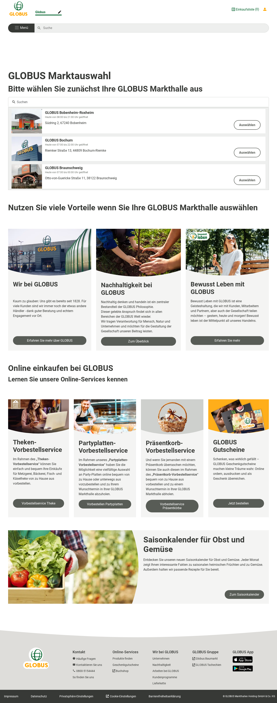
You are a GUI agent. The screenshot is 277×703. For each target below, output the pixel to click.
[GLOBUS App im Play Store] (243, 668)
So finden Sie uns (83, 677)
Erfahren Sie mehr (227, 340)
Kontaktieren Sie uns (89, 664)
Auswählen (247, 125)
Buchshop (122, 671)
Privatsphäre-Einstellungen (76, 696)
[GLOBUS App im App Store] (244, 659)
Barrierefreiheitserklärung (165, 696)
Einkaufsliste (245, 9)
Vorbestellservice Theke (38, 503)
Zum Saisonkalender (244, 594)
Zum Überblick (138, 341)
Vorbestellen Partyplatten (105, 504)
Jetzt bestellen (238, 503)
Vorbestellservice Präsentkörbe (172, 506)
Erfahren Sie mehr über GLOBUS (50, 340)
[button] (21, 28)
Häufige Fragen (86, 658)
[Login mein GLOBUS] (265, 9)
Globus (40, 12)
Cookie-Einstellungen (122, 696)
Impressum (11, 696)
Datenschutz (39, 696)
